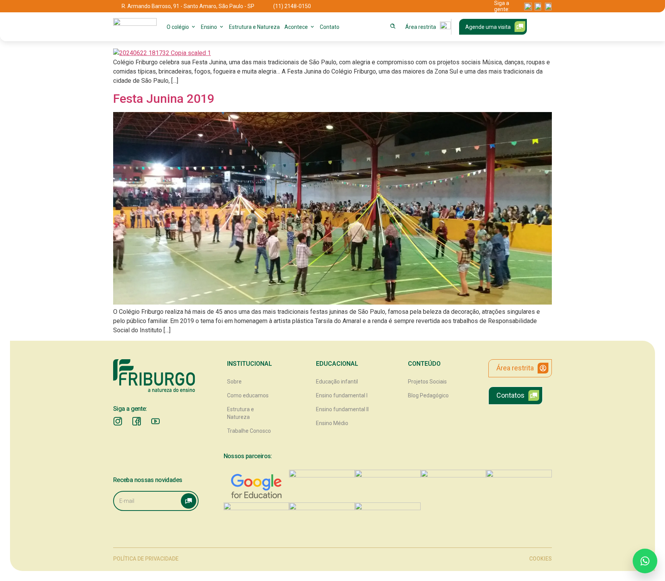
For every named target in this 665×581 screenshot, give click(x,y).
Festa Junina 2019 (163, 98)
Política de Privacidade (146, 559)
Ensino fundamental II (342, 409)
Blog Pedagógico (428, 395)
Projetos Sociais (427, 381)
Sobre (234, 381)
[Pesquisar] (393, 26)
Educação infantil (337, 381)
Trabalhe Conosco (249, 431)
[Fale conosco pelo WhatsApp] (645, 561)
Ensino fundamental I (342, 395)
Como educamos (248, 395)
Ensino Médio (332, 423)
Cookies (540, 559)
